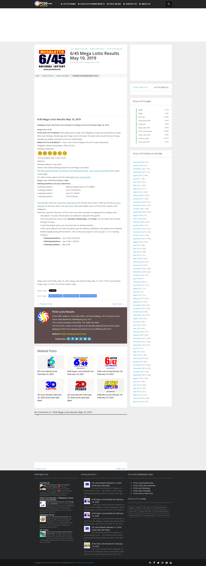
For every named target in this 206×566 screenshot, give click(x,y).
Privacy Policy (80, 563)
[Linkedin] (85, 338)
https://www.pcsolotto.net (73, 334)
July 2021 (136, 179)
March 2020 (138, 218)
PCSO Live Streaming (141, 488)
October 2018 (138, 275)
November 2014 (139, 368)
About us (146, 4)
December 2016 (139, 305)
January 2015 (138, 362)
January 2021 (138, 199)
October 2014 (138, 371)
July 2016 (136, 322)
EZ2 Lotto (141, 117)
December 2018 (139, 268)
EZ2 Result (63, 171)
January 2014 (138, 401)
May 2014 (137, 388)
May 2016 (137, 328)
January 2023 (138, 165)
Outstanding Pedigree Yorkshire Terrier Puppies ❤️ (58, 486)
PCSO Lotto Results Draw (143, 483)
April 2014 (137, 391)
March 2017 (138, 295)
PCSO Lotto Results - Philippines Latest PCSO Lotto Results (57, 499)
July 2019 (136, 245)
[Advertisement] (103, 25)
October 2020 (138, 209)
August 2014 (138, 378)
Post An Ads (115, 4)
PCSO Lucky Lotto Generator (144, 485)
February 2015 (139, 358)
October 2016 (138, 312)
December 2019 (139, 228)
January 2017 (138, 302)
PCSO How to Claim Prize (143, 493)
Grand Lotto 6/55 (144, 120)
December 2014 (139, 365)
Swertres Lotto (143, 138)
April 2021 (137, 189)
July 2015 (136, 348)
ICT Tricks (44, 530)
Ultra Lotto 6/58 (143, 142)
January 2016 (138, 335)
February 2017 (139, 298)
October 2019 (138, 235)
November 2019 (139, 232)
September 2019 (139, 238)
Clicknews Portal (47, 515)
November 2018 (139, 272)
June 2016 (137, 325)
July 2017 (136, 292)
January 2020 (138, 225)
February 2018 (139, 282)
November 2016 (139, 308)
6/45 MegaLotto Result (78, 171)
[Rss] (68, 338)
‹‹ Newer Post (40, 469)
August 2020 (138, 215)
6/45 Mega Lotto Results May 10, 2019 (94, 55)
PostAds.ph (45, 483)
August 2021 (138, 175)
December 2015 (139, 338)
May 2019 (137, 252)
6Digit (140, 113)
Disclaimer (90, 563)
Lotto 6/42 (141, 124)
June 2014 (137, 385)
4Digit (140, 110)
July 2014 (136, 381)
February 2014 (139, 398)
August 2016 (138, 318)
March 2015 (138, 355)
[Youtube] (89, 338)
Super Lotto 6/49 (144, 135)
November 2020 (139, 205)
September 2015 (139, 345)
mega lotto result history (67, 203)
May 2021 (137, 185)
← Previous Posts (44, 304)
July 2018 (136, 278)
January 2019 (138, 265)
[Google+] (81, 338)
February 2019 (139, 262)
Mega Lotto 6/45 (144, 128)
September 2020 (139, 212)
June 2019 (137, 248)
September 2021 (139, 172)
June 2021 (137, 182)
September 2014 (139, 375)
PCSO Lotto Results (82, 177)
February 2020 (139, 222)
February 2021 (139, 195)
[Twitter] (77, 338)
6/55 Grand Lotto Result (100, 171)
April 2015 (137, 352)
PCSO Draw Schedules (142, 491)
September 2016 (139, 315)
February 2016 (139, 332)
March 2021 (138, 192)
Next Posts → (118, 304)
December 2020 (139, 202)
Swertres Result (51, 171)
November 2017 (139, 285)
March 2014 (138, 395)
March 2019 (138, 258)
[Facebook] (72, 338)
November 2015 (139, 342)
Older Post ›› (121, 469)
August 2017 (138, 288)
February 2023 (139, 162)
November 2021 (139, 169)
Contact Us (131, 4)
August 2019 (138, 242)
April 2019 (137, 255)
